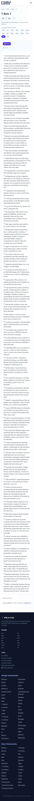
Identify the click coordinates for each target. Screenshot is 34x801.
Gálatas (3, 773)
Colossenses (5, 782)
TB (8, 36)
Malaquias (21, 738)
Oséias (20, 703)
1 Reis (12, 9)
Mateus (3, 748)
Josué (3, 695)
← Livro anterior (6, 603)
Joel (19, 707)
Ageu (19, 732)
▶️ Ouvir (6, 44)
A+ (9, 18)
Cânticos (21, 682)
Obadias (21, 713)
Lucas (3, 754)
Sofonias (21, 728)
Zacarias (21, 735)
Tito (19, 754)
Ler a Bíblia (4, 655)
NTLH (22, 33)
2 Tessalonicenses (7, 788)
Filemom (21, 757)
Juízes (3, 698)
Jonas (20, 716)
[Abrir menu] (31, 2)
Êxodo (3, 682)
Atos (2, 760)
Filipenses (4, 779)
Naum (20, 722)
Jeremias (21, 689)
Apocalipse (21, 785)
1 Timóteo (21, 748)
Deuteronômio (6, 692)
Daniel (20, 700)
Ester (3, 729)
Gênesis (4, 679)
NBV (17, 33)
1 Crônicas (4, 717)
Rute (2, 701)
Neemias (4, 726)
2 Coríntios (5, 770)
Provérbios (5, 738)
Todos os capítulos (18, 603)
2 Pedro (20, 770)
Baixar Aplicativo (8, 668)
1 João (20, 773)
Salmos (3, 735)
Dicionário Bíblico (6, 663)
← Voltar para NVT (6, 598)
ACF (3, 30)
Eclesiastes (21, 679)
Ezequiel (21, 697)
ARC (17, 30)
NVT (7, 9)
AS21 (22, 30)
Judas (20, 782)
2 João (20, 776)
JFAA (27, 30)
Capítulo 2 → (28, 603)
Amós (20, 710)
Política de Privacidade (8, 665)
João (2, 757)
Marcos (3, 751)
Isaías (20, 685)
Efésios (3, 776)
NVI (27, 33)
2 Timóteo (21, 751)
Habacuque (22, 725)
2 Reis (3, 714)
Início (3, 9)
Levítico (3, 685)
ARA (12, 30)
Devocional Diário (6, 658)
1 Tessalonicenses (7, 785)
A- (3, 18)
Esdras (3, 723)
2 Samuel (4, 707)
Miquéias (21, 719)
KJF (7, 33)
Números (4, 689)
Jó (2, 732)
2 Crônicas (4, 720)
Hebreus (21, 760)
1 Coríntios (5, 766)
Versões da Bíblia (6, 660)
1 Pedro (20, 766)
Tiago (20, 763)
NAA (12, 33)
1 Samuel (4, 704)
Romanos (4, 763)
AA (8, 30)
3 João (20, 779)
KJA (3, 33)
